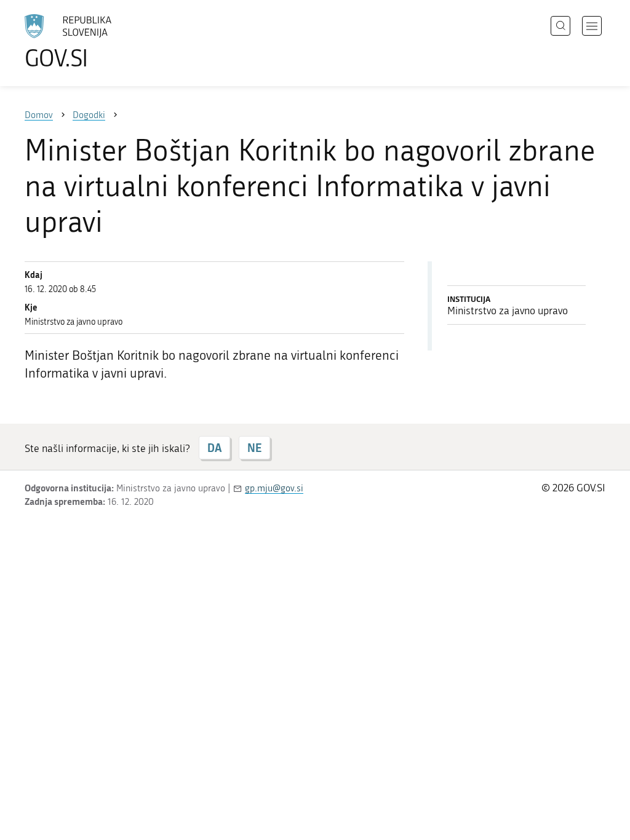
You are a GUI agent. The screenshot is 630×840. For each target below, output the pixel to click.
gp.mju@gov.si (274, 488)
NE (254, 448)
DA (214, 448)
